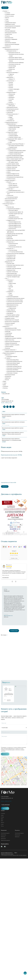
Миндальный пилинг (14, 187)
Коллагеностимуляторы (12, 72)
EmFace (9, 172)
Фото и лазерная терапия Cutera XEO (15, 158)
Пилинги (9, 182)
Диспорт (11, 82)
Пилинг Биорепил (13, 185)
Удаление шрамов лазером (13, 163)
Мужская (11, 290)
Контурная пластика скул (14, 64)
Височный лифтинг (13, 210)
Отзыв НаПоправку (5, 577)
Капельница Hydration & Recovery (14, 361)
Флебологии (17, 836)
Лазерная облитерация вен (11, 343)
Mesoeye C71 (12, 79)
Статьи (6, 19)
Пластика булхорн (13, 250)
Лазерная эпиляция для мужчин (16, 152)
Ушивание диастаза (11, 311)
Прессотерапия (12, 128)
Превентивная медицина (9, 353)
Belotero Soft (12, 67)
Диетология (8, 354)
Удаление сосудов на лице (15, 137)
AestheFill (11, 119)
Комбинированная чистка (15, 190)
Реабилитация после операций (12, 319)
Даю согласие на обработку (14, 963)
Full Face (11, 90)
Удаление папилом (11, 168)
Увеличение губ (10, 120)
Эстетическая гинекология (9, 349)
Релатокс (11, 87)
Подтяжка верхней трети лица (16, 218)
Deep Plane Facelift (11, 258)
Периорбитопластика (14, 217)
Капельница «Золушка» (12, 373)
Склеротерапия (8, 333)
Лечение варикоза (9, 346)
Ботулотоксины (10, 80)
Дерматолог (7, 378)
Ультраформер (12, 140)
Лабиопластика (12, 308)
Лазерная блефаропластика (13, 173)
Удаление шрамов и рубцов (13, 314)
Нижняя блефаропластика (15, 221)
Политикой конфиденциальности (17, 889)
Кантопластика (12, 228)
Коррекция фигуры (11, 123)
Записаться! (4, 486)
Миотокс (11, 85)
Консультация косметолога (11, 198)
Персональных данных (19, 963)
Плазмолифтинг (11, 104)
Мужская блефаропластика (15, 226)
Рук (10, 288)
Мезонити (9, 70)
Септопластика (12, 245)
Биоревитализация (11, 92)
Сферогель (11, 74)
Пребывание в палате (10, 24)
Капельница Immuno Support (13, 363)
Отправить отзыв (7, 966)
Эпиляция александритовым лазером (17, 150)
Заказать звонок (7, 895)
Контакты (5, 388)
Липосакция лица (11, 260)
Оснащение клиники (10, 14)
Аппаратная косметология (11, 122)
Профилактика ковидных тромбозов (13, 338)
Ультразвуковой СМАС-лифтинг (14, 138)
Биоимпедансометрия (10, 374)
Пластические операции (10, 42)
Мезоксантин (12, 94)
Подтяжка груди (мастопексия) (14, 268)
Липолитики (10, 112)
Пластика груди (10, 263)
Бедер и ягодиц (12, 283)
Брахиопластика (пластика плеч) (14, 303)
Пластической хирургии (19, 833)
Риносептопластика (13, 243)
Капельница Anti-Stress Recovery (14, 366)
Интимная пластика (11, 306)
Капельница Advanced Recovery (14, 368)
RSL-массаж (12, 130)
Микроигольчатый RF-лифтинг (14, 160)
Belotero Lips (12, 69)
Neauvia (11, 102)
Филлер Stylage (12, 65)
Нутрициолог (8, 376)
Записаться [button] (5, 7)
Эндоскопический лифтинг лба (16, 212)
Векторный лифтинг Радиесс (15, 57)
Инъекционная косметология (11, 49)
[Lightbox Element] (14, 516)
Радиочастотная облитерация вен (12, 341)
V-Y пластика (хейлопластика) (16, 251)
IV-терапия (7, 358)
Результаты (7, 348)
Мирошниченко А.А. (8, 615)
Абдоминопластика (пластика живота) (15, 298)
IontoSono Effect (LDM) (14, 127)
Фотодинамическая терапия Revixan (15, 177)
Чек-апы (7, 379)
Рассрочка (7, 36)
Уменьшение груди (11, 266)
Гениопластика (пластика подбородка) (15, 253)
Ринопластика (10, 241)
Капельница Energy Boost (12, 359)
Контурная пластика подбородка (16, 62)
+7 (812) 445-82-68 (5, 804)
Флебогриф (7, 331)
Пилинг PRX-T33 (13, 183)
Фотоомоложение (13, 133)
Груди (10, 293)
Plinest (10, 100)
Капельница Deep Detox (12, 364)
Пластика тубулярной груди (13, 276)
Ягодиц (11, 295)
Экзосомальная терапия (12, 197)
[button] (12, 581)
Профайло (11, 95)
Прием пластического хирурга (12, 316)
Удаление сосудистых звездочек (12, 344)
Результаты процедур (10, 200)
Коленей (11, 286)
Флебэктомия (8, 334)
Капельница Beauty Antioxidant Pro (15, 371)
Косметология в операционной (12, 321)
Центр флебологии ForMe (11, 328)
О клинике (7, 12)
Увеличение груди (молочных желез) (15, 265)
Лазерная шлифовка (13, 135)
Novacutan (11, 99)
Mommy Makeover (11, 309)
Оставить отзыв (14, 630)
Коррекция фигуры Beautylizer (16, 125)
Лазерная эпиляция (11, 148)
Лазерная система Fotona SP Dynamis (15, 143)
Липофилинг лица (11, 256)
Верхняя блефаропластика (15, 225)
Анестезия (7, 29)
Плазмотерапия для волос (13, 109)
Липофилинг (10, 291)
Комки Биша (10, 238)
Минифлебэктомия (9, 336)
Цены (4, 384)
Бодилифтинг (10, 313)
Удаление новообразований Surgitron (15, 155)
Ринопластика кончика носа (15, 246)
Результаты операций (10, 323)
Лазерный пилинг (13, 147)
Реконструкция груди (12, 273)
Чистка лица (10, 188)
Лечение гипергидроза (14, 89)
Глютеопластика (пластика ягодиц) (15, 301)
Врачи (4, 381)
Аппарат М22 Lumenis (12, 132)
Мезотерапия (10, 77)
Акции (4, 383)
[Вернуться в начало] (6, 2)
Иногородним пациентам (11, 32)
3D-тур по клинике (9, 16)
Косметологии (17, 834)
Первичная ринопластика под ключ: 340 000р (11, 454)
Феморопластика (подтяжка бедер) (15, 300)
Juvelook (11, 115)
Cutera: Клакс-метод (9, 339)
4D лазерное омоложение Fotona (16, 145)
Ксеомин (11, 84)
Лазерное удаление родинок (13, 170)
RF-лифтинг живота (13, 162)
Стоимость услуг (9, 202)
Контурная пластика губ (14, 52)
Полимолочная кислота (12, 114)
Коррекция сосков (11, 270)
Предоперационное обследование (12, 26)
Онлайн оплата (8, 34)
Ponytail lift (9, 236)
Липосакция (10, 280)
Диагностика (3, 838)
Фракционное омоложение (13, 175)
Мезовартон (11, 97)
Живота (11, 281)
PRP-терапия (12, 105)
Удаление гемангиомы (12, 167)
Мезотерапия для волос (12, 107)
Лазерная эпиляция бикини (15, 153)
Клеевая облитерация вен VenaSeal (13, 329)
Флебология (8, 45)
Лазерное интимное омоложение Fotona (14, 351)
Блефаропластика (11, 220)
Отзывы (7, 21)
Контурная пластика (11, 50)
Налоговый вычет (9, 37)
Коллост (11, 75)
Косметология (6, 47)
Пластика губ (10, 248)
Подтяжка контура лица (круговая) (15, 233)
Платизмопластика (11, 255)
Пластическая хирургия (8, 203)
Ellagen (10, 117)
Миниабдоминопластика (12, 305)
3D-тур (2, 826)
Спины (10, 285)
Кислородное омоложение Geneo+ (14, 157)
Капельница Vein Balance (12, 369)
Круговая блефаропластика (15, 223)
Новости (7, 17)
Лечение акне (10, 195)
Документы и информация (11, 39)
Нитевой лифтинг (11, 110)
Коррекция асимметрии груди (13, 275)
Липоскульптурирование (12, 296)
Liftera (10, 142)
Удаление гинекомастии (12, 271)
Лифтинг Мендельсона (12, 235)
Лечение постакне (11, 178)
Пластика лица (10, 207)
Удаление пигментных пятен (13, 165)
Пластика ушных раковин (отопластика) (16, 240)
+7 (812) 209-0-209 (5, 393)
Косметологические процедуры (12, 44)
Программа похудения (12, 356)
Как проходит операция (10, 27)
